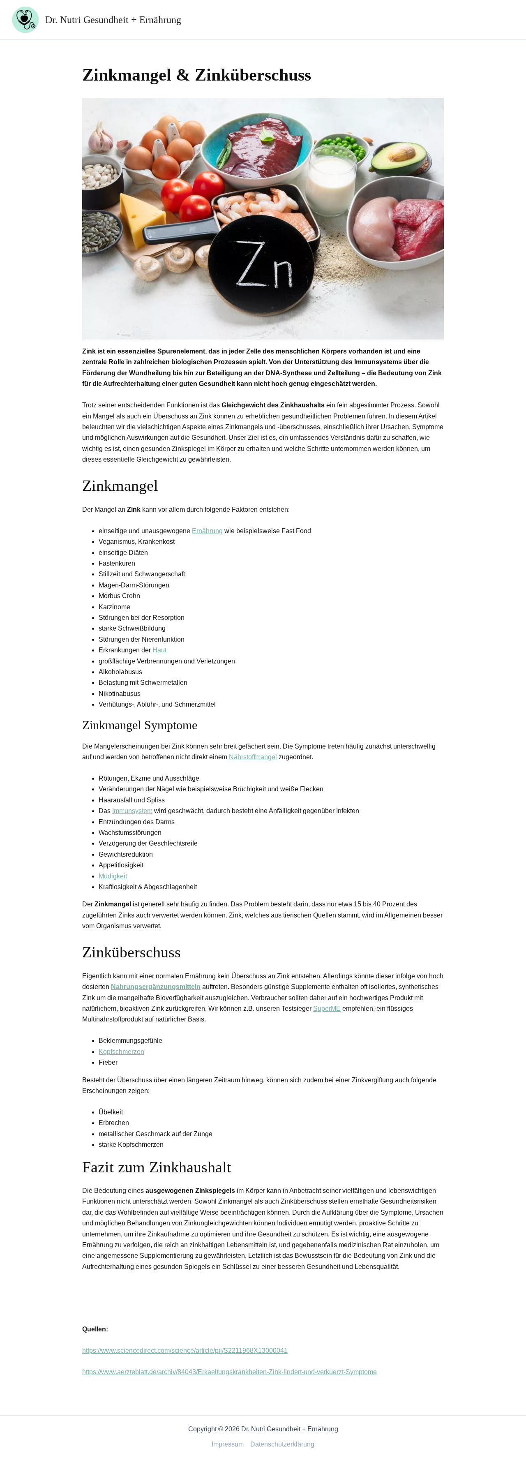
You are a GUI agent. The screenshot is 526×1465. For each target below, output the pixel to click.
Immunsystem (132, 810)
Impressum (228, 1444)
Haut (159, 650)
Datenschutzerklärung (282, 1444)
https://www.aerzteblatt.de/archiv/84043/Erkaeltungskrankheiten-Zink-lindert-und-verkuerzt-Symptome (229, 1371)
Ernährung (207, 530)
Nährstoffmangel (253, 756)
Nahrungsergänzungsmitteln (156, 986)
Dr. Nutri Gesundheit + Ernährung (113, 19)
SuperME (327, 1008)
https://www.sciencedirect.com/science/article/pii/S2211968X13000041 (185, 1350)
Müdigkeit (113, 876)
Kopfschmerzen (121, 1051)
